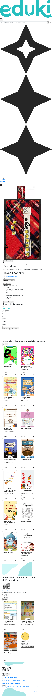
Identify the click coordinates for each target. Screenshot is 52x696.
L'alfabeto (6, 652)
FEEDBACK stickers (26, 428)
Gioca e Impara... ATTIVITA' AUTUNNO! (9, 522)
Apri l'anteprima (8, 260)
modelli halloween (26, 521)
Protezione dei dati (33, 687)
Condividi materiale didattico (9, 680)
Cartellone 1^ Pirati (26, 459)
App (12, 677)
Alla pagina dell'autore (27, 646)
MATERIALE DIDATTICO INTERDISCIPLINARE (10, 491)
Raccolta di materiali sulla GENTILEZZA (26, 553)
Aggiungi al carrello (9, 280)
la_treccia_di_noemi (9, 431)
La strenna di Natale (26, 490)
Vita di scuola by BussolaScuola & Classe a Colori (27, 493)
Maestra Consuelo (25, 523)
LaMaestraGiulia (8, 554)
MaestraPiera (24, 400)
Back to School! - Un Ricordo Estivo (9, 398)
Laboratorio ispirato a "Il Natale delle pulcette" (27, 622)
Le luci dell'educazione (11, 276)
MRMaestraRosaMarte (26, 430)
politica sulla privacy (31, 337)
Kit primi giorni (7, 366)
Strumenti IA (17, 677)
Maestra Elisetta (8, 368)
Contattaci (17, 683)
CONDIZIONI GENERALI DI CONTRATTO (18, 687)
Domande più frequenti (8, 683)
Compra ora (7, 283)
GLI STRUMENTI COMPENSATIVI (8, 429)
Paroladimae (24, 461)
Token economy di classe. (8, 622)
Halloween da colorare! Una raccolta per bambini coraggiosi (10, 460)
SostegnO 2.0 (24, 369)
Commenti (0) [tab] (14, 328)
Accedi (4, 339)
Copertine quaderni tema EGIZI (26, 398)
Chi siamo (5, 677)
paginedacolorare (8, 462)
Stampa (9, 677)
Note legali (5, 687)
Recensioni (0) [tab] (6, 328)
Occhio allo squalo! (8, 552)
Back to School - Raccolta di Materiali (26, 367)
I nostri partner (21, 680)
